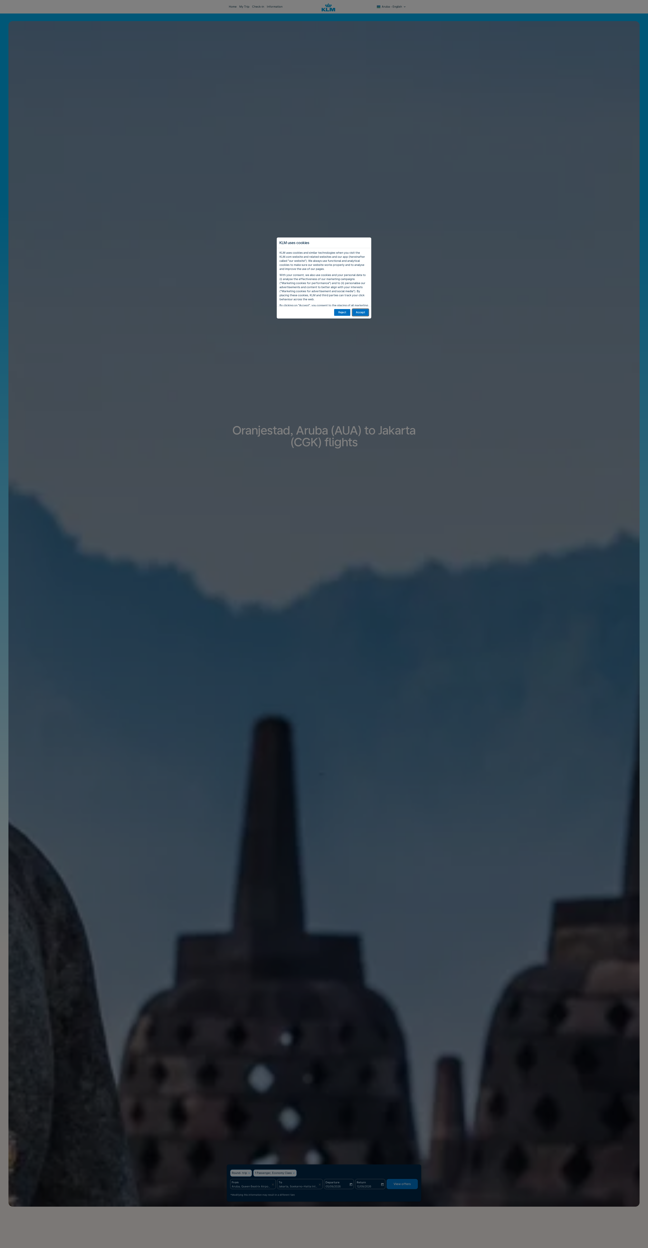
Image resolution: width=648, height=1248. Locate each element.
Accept (360, 312)
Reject (342, 312)
